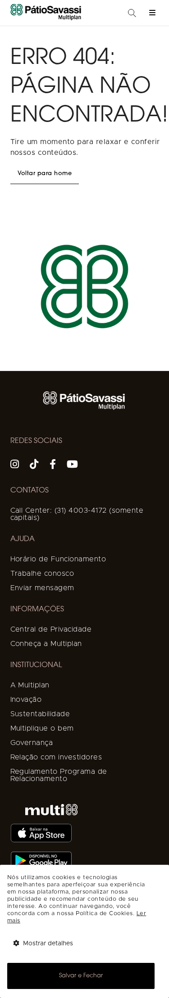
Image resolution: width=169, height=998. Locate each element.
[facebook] (53, 465)
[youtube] (72, 465)
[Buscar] (132, 14)
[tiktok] (34, 465)
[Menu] (152, 13)
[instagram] (14, 465)
